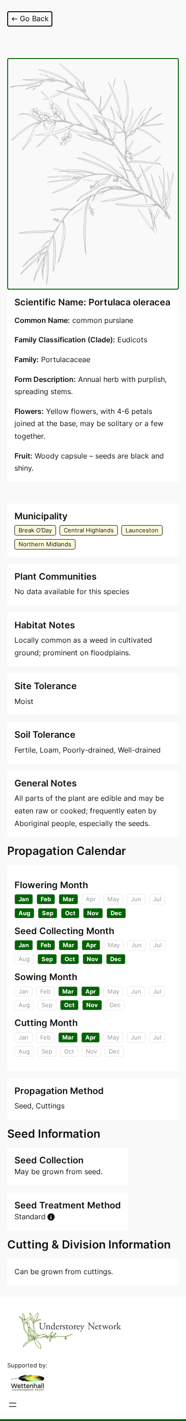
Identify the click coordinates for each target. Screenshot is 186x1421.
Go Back (34, 18)
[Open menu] (12, 1404)
